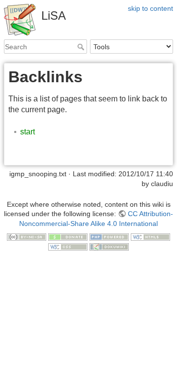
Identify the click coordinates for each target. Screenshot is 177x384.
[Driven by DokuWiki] (109, 246)
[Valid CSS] (68, 246)
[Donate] (68, 237)
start (27, 132)
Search (82, 46)
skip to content (150, 8)
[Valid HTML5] (150, 237)
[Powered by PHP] (109, 237)
